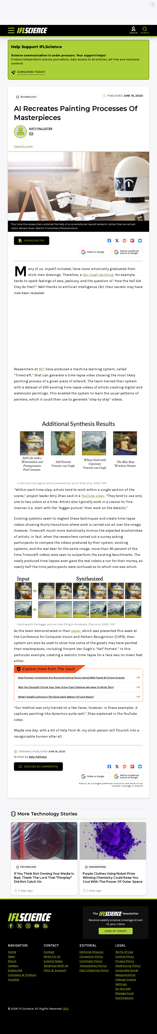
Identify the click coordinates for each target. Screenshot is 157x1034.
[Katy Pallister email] (31, 133)
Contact (49, 952)
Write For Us (52, 956)
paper (75, 631)
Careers (13, 965)
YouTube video (92, 496)
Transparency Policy (92, 965)
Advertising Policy (127, 965)
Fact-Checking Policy (94, 970)
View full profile (23, 146)
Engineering (97, 866)
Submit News (53, 961)
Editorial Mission (91, 952)
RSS (66, 1008)
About (12, 961)
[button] (145, 29)
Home (12, 952)
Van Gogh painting (98, 275)
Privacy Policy (124, 961)
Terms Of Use (124, 952)
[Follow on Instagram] (28, 926)
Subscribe (15, 970)
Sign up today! (116, 931)
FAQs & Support (55, 970)
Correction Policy (91, 956)
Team (11, 956)
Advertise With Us (56, 965)
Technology (28, 96)
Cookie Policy (124, 956)
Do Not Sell (123, 988)
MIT (42, 369)
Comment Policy (90, 961)
